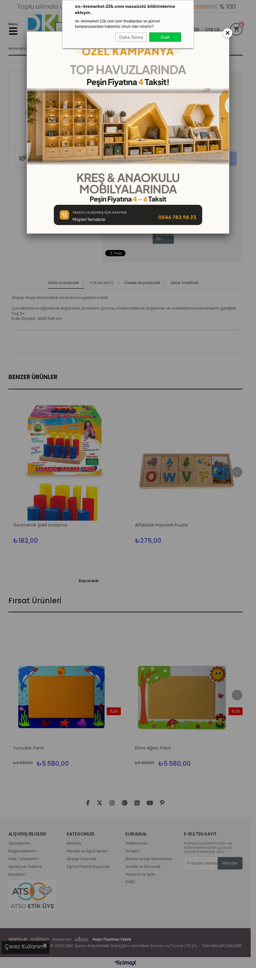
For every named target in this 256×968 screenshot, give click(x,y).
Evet (165, 37)
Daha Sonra (131, 37)
